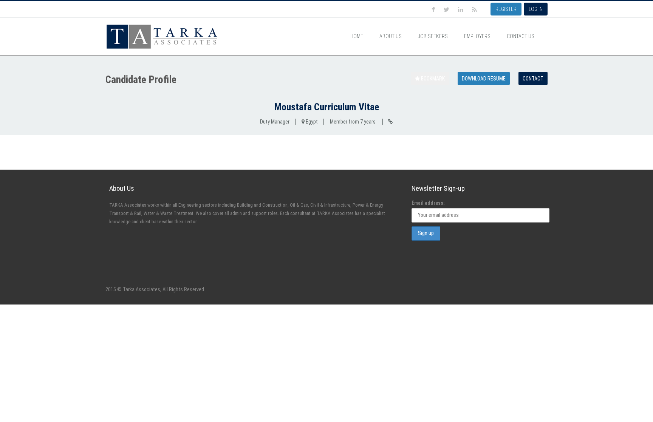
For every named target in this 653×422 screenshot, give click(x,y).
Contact (533, 79)
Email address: (428, 203)
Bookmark (432, 79)
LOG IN (536, 9)
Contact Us (520, 36)
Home (356, 36)
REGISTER (506, 9)
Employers (477, 36)
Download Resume (484, 79)
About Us (390, 36)
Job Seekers (433, 36)
